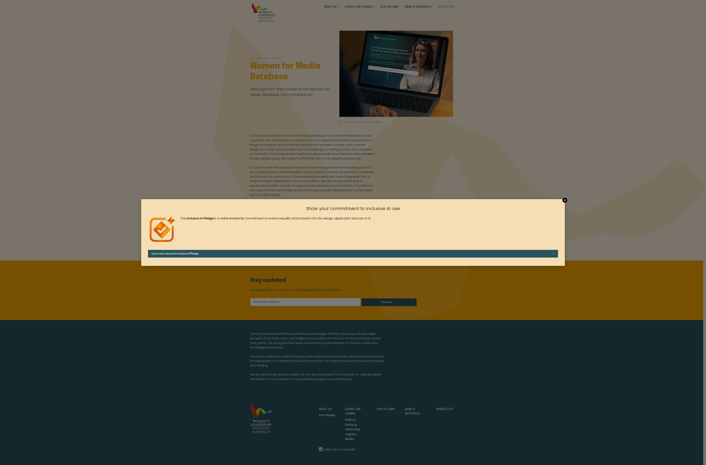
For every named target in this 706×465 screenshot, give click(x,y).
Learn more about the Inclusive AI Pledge (175, 253)
